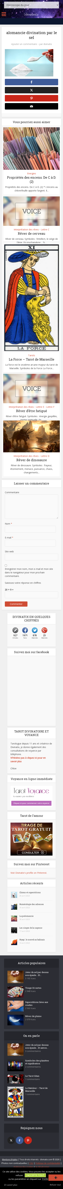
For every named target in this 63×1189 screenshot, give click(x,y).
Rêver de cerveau (31, 233)
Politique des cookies (23, 1167)
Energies (31, 173)
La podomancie (26, 916)
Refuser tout (55, 1184)
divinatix (47, 44)
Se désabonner (42, 1167)
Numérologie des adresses (31, 904)
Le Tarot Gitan (32, 1075)
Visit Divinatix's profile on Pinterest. (28, 872)
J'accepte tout (35, 1175)
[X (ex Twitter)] (11, 1140)
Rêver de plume (33, 1016)
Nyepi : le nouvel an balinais (32, 939)
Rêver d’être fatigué (31, 411)
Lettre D (45, 456)
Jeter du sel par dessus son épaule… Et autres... (37, 1046)
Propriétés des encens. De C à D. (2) (31, 179)
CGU (31, 1163)
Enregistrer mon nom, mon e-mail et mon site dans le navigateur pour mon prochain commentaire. (29, 572)
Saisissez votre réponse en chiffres (23, 582)
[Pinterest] (28, 1140)
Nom (8, 523)
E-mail (9, 537)
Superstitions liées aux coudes (36, 1003)
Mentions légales (9, 1159)
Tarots (31, 355)
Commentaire (12, 492)
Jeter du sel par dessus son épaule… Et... (37, 974)
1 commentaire (32, 1079)
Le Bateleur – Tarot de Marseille (36, 1089)
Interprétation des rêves (26, 229)
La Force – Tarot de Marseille (31, 359)
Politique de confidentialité (48, 1163)
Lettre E (40, 407)
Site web (9, 551)
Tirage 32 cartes (33, 987)
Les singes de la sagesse (30, 927)
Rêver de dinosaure (31, 460)
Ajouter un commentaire (24, 44)
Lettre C (45, 229)
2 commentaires (33, 1066)
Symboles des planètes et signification (37, 1062)
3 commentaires (33, 1051)
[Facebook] (19, 1140)
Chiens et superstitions (30, 892)
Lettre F (50, 407)
